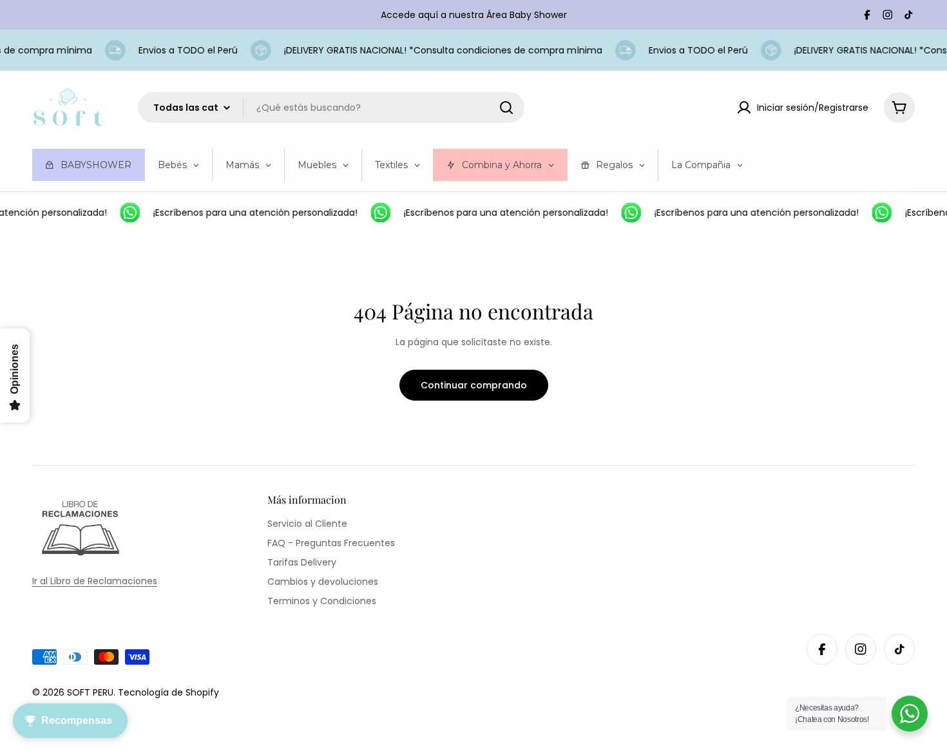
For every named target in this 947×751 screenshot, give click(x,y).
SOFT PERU (90, 692)
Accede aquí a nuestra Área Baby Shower (474, 14)
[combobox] (331, 107)
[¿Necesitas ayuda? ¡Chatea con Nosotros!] (910, 714)
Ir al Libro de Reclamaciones (94, 581)
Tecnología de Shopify (168, 692)
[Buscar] (506, 107)
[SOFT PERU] (125, 212)
